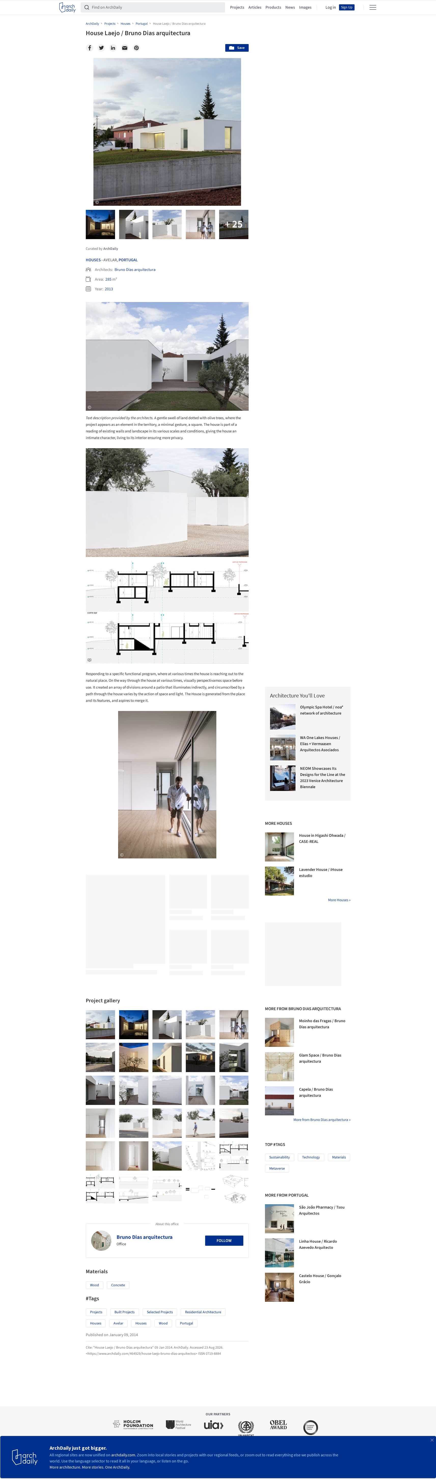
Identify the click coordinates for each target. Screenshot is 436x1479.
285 (108, 279)
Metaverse (277, 1168)
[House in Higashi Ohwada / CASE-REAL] (279, 846)
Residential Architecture (203, 1312)
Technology (311, 1157)
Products (273, 7)
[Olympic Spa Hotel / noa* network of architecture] (283, 717)
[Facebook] (89, 48)
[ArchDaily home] (67, 7)
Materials (339, 1157)
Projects (237, 7)
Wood (94, 1285)
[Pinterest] (136, 48)
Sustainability (279, 1157)
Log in (331, 7)
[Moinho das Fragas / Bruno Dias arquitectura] (279, 1032)
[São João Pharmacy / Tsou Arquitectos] (279, 1218)
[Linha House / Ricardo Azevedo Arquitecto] (279, 1252)
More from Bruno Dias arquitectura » (321, 1120)
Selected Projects (160, 1312)
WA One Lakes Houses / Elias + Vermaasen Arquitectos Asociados (320, 744)
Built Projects (125, 1312)
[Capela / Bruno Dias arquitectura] (279, 1100)
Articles (254, 7)
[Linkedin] (113, 48)
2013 (109, 289)
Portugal (128, 260)
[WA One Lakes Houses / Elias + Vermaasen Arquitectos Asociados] (283, 747)
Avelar (118, 1323)
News (290, 7)
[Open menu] (373, 7)
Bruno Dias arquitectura (135, 269)
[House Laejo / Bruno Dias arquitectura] (100, 1024)
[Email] (125, 48)
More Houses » (339, 900)
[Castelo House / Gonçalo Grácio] (279, 1287)
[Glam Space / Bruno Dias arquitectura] (279, 1066)
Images (305, 7)
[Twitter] (101, 48)
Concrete (118, 1285)
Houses (93, 260)
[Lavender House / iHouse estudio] (279, 881)
